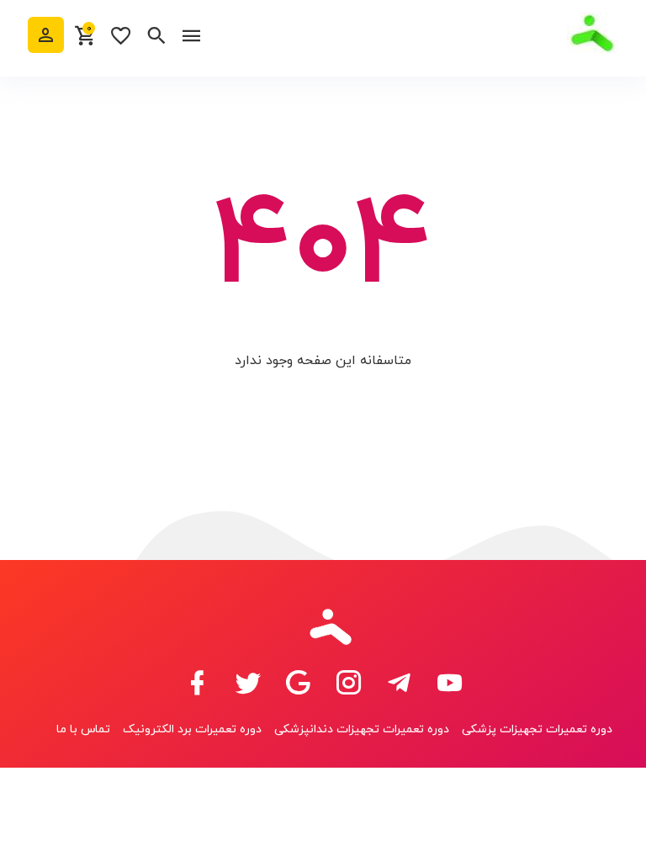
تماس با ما (83, 729)
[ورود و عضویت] (46, 35)
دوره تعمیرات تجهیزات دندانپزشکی (361, 729)
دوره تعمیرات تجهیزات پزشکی (537, 729)
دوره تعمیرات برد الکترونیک (192, 729)
